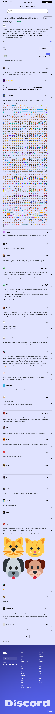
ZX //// (7, 488)
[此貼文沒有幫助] (51, 29)
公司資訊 (41, 682)
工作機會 (41, 656)
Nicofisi (8, 465)
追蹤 (46, 18)
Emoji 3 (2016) (22, 292)
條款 (40, 668)
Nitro (22, 656)
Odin (7, 268)
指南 (40, 675)
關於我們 (41, 654)
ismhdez (8, 596)
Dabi (7, 397)
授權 (40, 680)
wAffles (8, 232)
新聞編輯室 (41, 661)
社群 (22, 680)
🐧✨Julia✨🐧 (9, 80)
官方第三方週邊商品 (26, 687)
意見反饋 (24, 2)
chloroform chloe (10, 322)
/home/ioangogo (10, 307)
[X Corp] (5, 41)
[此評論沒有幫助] (51, 72)
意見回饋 (23, 675)
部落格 (22, 673)
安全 (22, 671)
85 (51, 41)
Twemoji (19, 289)
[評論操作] (49, 56)
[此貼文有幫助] (51, 25)
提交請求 (30, 2)
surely (7, 68)
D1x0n (7, 243)
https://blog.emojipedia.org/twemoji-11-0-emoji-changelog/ (28, 35)
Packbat (8, 255)
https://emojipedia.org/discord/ (11, 299)
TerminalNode (9, 608)
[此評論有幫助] (51, 68)
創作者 (22, 678)
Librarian (10, 56)
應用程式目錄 (24, 661)
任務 (22, 685)
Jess (7, 427)
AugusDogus (9, 385)
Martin (7, 512)
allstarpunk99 (9, 337)
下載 (22, 654)
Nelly (7, 24)
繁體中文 (6, 658)
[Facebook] (3, 41)
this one (5, 314)
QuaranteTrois (9, 95)
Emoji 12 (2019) (11, 294)
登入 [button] (47, 2)
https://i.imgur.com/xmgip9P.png (22, 360)
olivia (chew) (9, 372)
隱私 (40, 671)
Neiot (7, 439)
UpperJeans (9, 351)
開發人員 (23, 682)
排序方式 (43, 48)
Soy (7, 413)
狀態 (22, 659)
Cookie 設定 (42, 673)
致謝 (40, 678)
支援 (22, 668)
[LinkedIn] (7, 41)
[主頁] (7, 2)
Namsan (8, 452)
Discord (21, 6)
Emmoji (8, 500)
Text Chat (33, 6)
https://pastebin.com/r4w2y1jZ (11, 103)
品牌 (40, 659)
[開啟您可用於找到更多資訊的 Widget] (50, 711)
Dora (7, 477)
